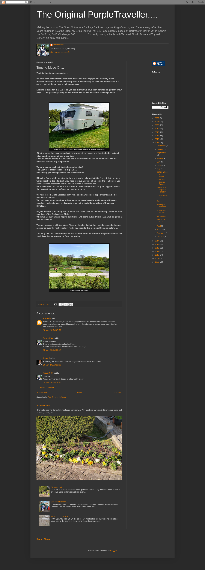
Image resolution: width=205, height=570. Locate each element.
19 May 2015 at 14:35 (52, 382)
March (160, 229)
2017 (157, 136)
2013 (157, 244)
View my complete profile (60, 52)
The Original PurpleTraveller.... (97, 14)
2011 (157, 251)
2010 (157, 255)
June (159, 165)
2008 (157, 262)
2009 (157, 258)
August (160, 158)
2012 (157, 248)
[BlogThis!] (62, 304)
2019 (157, 129)
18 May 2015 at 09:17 (52, 350)
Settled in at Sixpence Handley (161, 190)
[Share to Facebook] (68, 304)
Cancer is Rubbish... (59, 502)
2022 (157, 118)
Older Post (117, 393)
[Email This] (60, 304)
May (159, 169)
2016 (157, 139)
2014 (157, 241)
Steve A (46, 358)
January (160, 236)
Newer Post (42, 393)
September (161, 153)
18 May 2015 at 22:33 (52, 365)
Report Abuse (43, 539)
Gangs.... (160, 201)
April (159, 226)
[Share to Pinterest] (71, 304)
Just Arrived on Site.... (161, 211)
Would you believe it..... (162, 206)
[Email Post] (55, 304)
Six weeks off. (43, 405)
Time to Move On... (162, 196)
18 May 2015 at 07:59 (52, 330)
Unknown (47, 318)
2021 (157, 122)
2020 (157, 125)
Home (79, 393)
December (161, 146)
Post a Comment (47, 387)
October (160, 149)
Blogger (113, 551)
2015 (157, 143)
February (161, 233)
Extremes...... (162, 216)
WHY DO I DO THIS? (59, 516)
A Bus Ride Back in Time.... (161, 182)
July (159, 162)
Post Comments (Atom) (57, 397)
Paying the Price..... (161, 220)
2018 (157, 132)
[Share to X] (65, 304)
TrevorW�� (58, 45)
